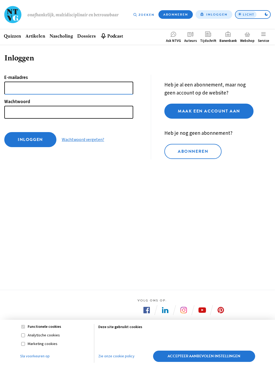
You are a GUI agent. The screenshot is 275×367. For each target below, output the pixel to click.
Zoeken (146, 14)
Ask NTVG (173, 40)
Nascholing (61, 36)
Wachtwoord (17, 102)
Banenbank (228, 40)
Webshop (247, 40)
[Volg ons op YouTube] (202, 310)
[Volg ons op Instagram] (184, 310)
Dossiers (86, 36)
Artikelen (35, 36)
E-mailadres (16, 78)
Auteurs (190, 40)
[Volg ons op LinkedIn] (165, 310)
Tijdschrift (208, 40)
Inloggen (216, 14)
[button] (253, 14)
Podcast (115, 36)
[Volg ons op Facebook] (147, 310)
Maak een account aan (209, 111)
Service (263, 40)
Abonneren (175, 14)
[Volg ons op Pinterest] (221, 310)
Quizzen (12, 36)
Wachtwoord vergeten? (83, 140)
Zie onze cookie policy (116, 356)
